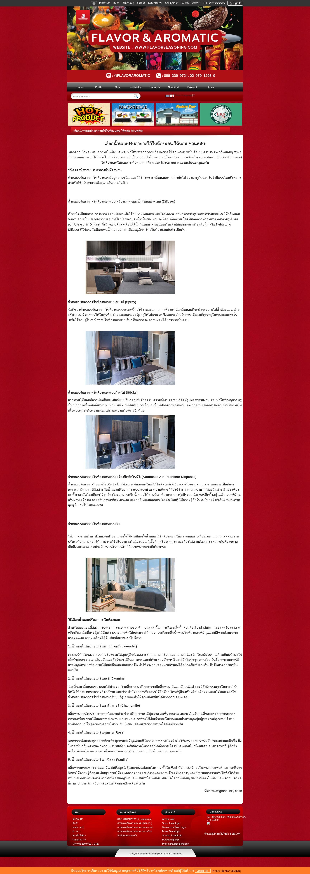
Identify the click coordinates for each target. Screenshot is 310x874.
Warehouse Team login (174, 827)
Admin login (168, 819)
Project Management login (175, 843)
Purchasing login (170, 839)
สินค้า (116, 3)
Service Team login (172, 835)
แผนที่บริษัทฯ (155, 3)
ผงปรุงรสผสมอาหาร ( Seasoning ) (134, 819)
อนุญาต (202, 870)
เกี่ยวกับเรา (104, 3)
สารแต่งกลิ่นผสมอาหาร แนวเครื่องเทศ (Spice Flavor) (134, 831)
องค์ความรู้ (128, 3)
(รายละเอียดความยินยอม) (226, 870)
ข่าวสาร (141, 3)
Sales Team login (171, 823)
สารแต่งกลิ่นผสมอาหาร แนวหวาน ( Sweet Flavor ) (135, 827)
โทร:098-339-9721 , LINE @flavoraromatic (204, 3)
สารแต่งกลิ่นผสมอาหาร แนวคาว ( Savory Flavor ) (134, 823)
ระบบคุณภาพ (171, 3)
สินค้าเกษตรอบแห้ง (127, 835)
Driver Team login (171, 831)
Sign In (236, 3)
